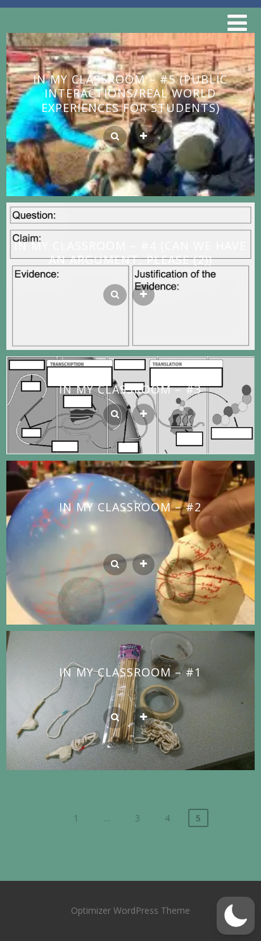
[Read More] (143, 136)
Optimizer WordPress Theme (130, 910)
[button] (236, 916)
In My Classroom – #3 (130, 389)
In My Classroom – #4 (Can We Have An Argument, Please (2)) (130, 253)
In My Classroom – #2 (130, 506)
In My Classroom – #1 (130, 672)
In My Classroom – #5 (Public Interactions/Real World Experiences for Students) (130, 93)
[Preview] (115, 136)
